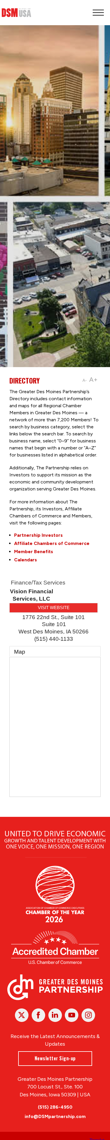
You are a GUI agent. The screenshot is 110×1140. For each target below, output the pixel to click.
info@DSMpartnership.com (55, 1116)
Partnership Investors (38, 535)
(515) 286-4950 (55, 1107)
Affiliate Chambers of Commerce (51, 543)
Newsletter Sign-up (55, 1058)
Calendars (25, 560)
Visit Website (54, 607)
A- (84, 380)
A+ (93, 380)
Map (19, 652)
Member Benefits (33, 551)
